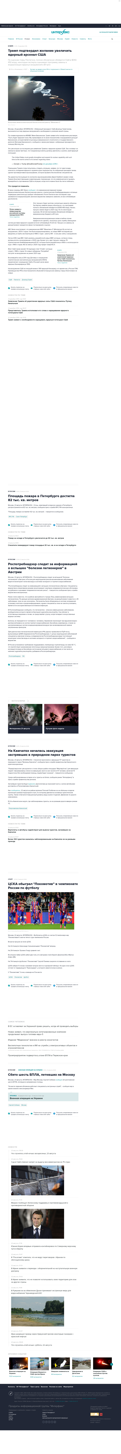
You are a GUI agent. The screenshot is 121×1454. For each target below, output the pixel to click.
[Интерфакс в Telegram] (46, 1422)
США (10, 280)
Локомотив (18, 977)
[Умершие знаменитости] (60, 1369)
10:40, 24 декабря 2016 (20, 46)
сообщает (32, 190)
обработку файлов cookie (89, 1398)
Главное (11, 39)
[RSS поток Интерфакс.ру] (52, 1422)
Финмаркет (53, 26)
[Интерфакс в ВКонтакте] (49, 1422)
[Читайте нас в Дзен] (43, 1422)
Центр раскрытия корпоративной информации (55, 1418)
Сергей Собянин (14, 1105)
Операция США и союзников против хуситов (100, 1373)
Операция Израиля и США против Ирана (38, 1373)
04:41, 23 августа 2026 (22, 491)
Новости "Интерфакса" (48, 1412)
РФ (23, 656)
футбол (26, 977)
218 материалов (98, 1378)
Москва (60, 39)
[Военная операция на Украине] (18, 1369)
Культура (52, 39)
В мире (27, 39)
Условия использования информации (100, 1419)
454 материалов (56, 1374)
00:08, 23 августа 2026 (22, 559)
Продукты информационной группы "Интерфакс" (36, 1406)
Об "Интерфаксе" (20, 26)
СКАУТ (11, 1416)
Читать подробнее (17, 213)
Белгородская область (16, 425)
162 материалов (77, 1376)
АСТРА (11, 1420)
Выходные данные (95, 1420)
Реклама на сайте (55, 1387)
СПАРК (11, 1412)
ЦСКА (11, 977)
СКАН (44, 1414)
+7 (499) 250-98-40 (60, 1401)
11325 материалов (15, 1376)
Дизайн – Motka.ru (95, 1422)
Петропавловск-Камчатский (18, 808)
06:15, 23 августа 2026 (22, 746)
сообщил (59, 1080)
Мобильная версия (7, 26)
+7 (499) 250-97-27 (73, 1401)
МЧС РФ (11, 516)
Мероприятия (68, 1387)
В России (19, 39)
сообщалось (15, 790)
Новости (75, 39)
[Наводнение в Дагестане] (81, 1369)
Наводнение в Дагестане (77, 1372)
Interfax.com (31, 26)
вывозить (31, 784)
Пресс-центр (34, 1387)
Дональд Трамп (27, 280)
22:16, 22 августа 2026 (20, 879)
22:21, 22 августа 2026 (49, 334)
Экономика (36, 39)
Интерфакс (60, 32)
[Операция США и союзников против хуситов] (102, 1369)
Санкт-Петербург (21, 516)
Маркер (11, 1418)
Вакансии (44, 1387)
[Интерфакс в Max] (55, 1422)
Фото (90, 39)
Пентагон (17, 280)
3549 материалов (35, 1377)
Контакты (11, 1387)
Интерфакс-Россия (42, 26)
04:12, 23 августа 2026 (49, 1070)
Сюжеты (83, 39)
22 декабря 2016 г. (50, 164)
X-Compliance (12, 1414)
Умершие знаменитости (60, 1371)
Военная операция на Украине (30, 334)
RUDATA (44, 1416)
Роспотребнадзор (15, 656)
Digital (67, 39)
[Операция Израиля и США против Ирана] (39, 1370)
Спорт (44, 39)
